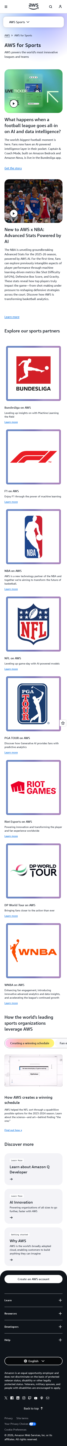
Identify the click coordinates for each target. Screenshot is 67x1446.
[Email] (47, 1398)
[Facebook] (11, 1398)
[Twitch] (29, 1398)
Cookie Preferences (15, 1429)
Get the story (13, 168)
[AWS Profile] (60, 6)
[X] (5, 1398)
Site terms (22, 1418)
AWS (7, 35)
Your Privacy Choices (16, 1423)
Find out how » (13, 1130)
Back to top (31, 1408)
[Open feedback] (63, 723)
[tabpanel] (33, 1092)
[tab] (29, 1043)
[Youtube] (35, 1398)
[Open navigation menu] (6, 7)
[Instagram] (23, 1398)
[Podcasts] (41, 1398)
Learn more (11, 317)
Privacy (8, 1418)
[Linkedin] (17, 1398)
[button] (19, 22)
